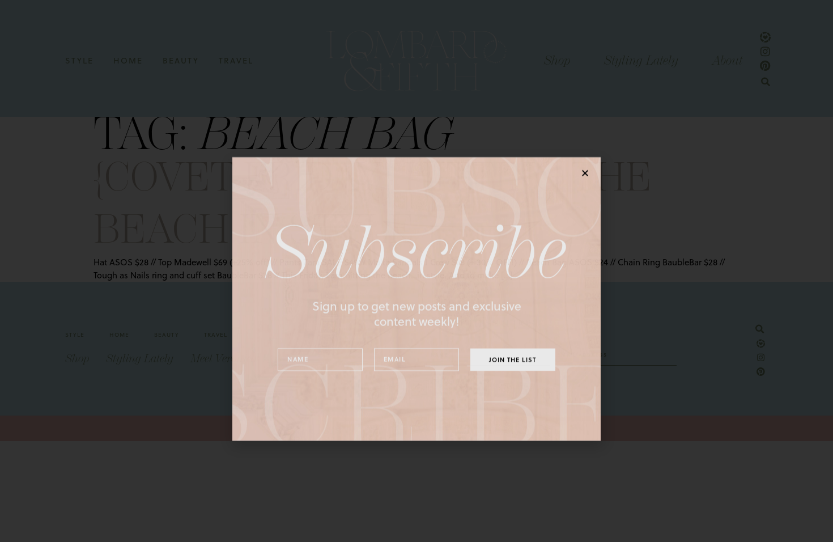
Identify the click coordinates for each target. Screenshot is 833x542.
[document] (416, 271)
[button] (585, 145)
